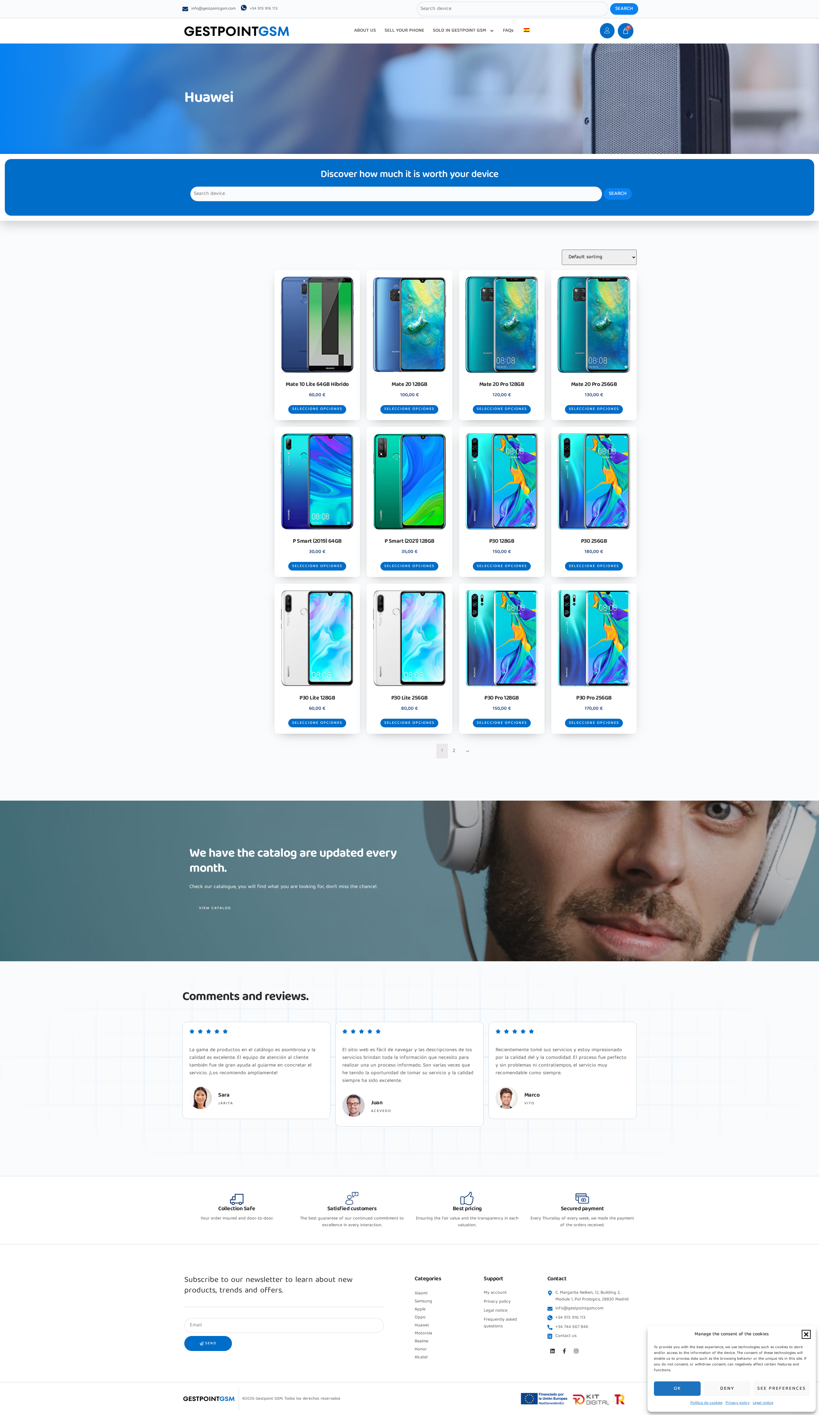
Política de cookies (706, 1403)
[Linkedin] (552, 1351)
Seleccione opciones (317, 409)
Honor (421, 1349)
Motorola (423, 1333)
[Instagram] (576, 1351)
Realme (421, 1341)
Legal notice (763, 1403)
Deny (727, 1389)
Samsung (423, 1301)
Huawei (422, 1325)
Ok (677, 1389)
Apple (420, 1309)
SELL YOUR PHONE (404, 31)
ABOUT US (365, 31)
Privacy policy (738, 1403)
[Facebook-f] (564, 1351)
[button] (806, 1334)
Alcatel (421, 1357)
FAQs (508, 31)
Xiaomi (421, 1293)
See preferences (781, 1389)
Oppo (420, 1317)
